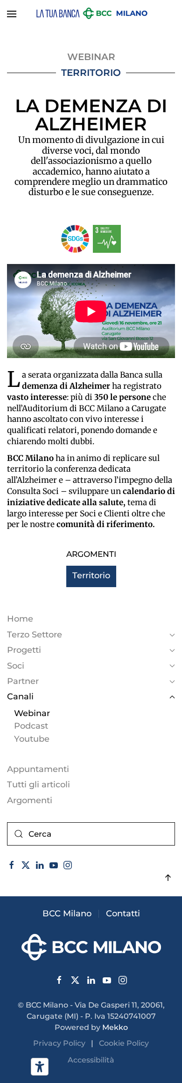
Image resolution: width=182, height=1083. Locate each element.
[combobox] (91, 834)
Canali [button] (20, 696)
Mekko (115, 1027)
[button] (11, 14)
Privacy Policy (62, 1043)
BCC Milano (66, 913)
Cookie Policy (124, 1043)
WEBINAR (91, 56)
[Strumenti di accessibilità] (40, 1067)
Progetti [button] (24, 650)
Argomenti (29, 800)
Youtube (31, 739)
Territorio (91, 72)
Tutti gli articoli (38, 784)
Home (20, 619)
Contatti (123, 913)
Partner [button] (23, 681)
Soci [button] (15, 666)
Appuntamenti (38, 769)
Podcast (31, 726)
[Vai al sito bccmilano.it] (91, 946)
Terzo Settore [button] (34, 634)
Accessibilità (91, 1060)
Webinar (32, 713)
